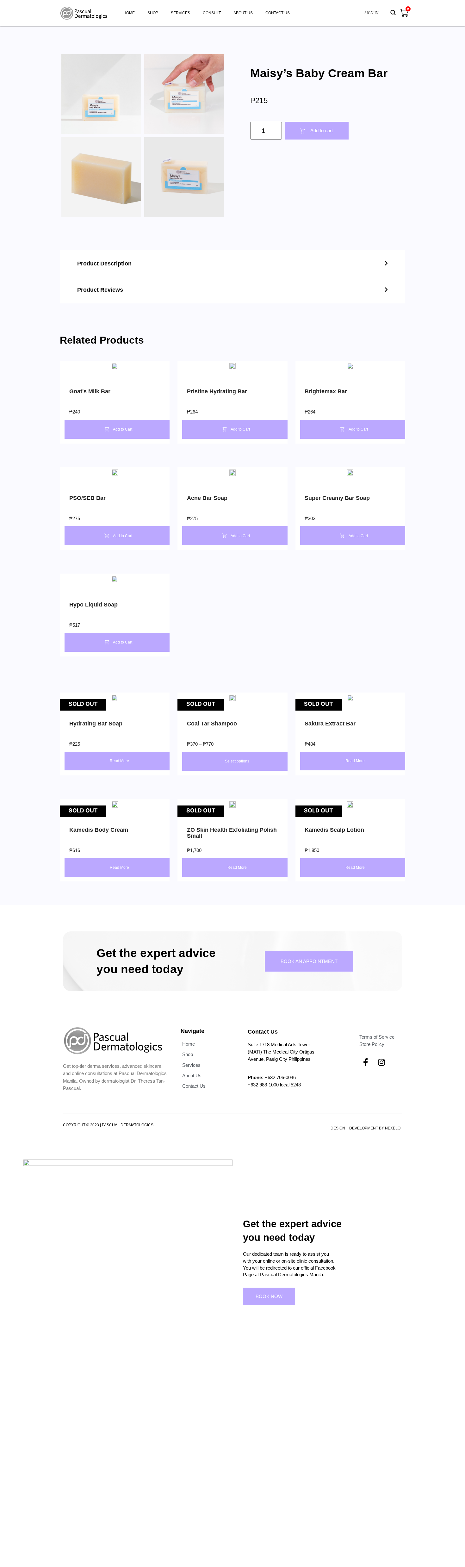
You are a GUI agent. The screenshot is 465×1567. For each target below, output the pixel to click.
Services (180, 13)
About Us (243, 13)
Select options (237, 761)
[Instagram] (381, 1062)
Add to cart (321, 130)
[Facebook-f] (366, 1062)
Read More (119, 761)
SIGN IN (371, 13)
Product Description (104, 263)
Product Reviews (100, 289)
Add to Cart (122, 429)
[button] (232, 263)
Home (129, 13)
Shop (152, 13)
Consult (212, 13)
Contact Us (277, 13)
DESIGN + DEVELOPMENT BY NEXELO (365, 1128)
